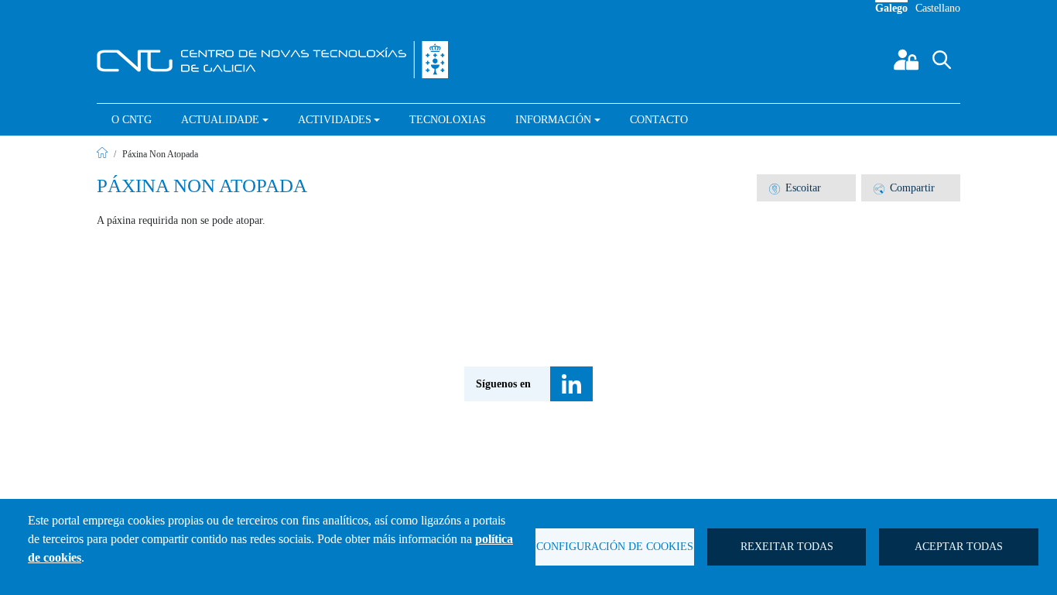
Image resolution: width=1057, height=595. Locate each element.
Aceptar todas (959, 546)
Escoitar (803, 188)
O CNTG (131, 120)
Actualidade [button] (220, 120)
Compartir (912, 188)
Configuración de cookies (614, 546)
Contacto (659, 120)
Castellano (937, 8)
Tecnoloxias (447, 120)
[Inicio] (279, 59)
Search (955, 71)
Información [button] (553, 120)
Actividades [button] (334, 120)
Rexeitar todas (787, 546)
